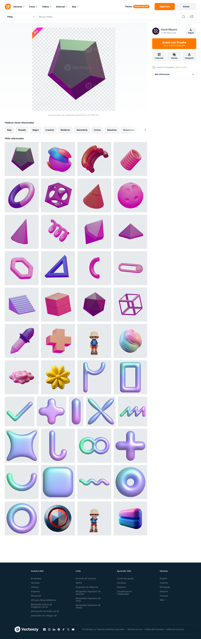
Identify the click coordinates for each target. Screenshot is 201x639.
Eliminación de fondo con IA (45, 611)
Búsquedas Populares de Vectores (88, 592)
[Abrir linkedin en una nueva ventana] (54, 629)
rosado (22, 129)
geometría (81, 129)
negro (35, 129)
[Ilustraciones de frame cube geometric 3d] (130, 305)
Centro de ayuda (125, 578)
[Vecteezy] (8, 7)
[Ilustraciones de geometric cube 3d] (58, 305)
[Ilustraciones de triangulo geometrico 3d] (58, 268)
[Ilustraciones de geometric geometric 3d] (94, 305)
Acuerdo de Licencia (86, 578)
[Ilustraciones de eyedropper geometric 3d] (22, 341)
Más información (162, 74)
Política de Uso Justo (175, 629)
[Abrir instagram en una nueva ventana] (49, 629)
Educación (36, 595)
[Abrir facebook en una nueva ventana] (44, 629)
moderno (65, 129)
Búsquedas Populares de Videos (88, 606)
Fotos (32, 6)
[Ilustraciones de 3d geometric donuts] (22, 195)
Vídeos (45, 6)
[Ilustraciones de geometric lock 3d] (130, 268)
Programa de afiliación (87, 587)
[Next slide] (142, 130)
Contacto (121, 582)
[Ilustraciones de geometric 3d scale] (22, 305)
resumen (112, 129)
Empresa (35, 591)
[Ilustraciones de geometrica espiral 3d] (130, 159)
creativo (49, 129)
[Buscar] (183, 16)
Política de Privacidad (154, 629)
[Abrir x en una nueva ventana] (68, 629)
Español (164, 582)
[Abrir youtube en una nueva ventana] (73, 629)
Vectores (17, 6)
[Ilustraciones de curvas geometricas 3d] (94, 268)
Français (164, 595)
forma (97, 129)
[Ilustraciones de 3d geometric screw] (58, 232)
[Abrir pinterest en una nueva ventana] (59, 629)
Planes (128, 6)
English (163, 578)
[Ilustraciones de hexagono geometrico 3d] (22, 268)
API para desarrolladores (43, 600)
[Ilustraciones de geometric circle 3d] (130, 195)
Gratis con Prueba (174, 44)
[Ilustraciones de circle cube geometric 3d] (58, 195)
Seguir (191, 32)
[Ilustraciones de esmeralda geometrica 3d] (22, 159)
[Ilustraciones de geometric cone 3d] (94, 195)
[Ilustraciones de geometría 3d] (58, 341)
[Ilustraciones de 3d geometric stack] (58, 159)
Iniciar (186, 6)
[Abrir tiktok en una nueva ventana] (63, 629)
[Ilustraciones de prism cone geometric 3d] (22, 232)
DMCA (79, 582)
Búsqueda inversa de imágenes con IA (41, 605)
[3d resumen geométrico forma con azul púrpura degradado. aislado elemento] (94, 377)
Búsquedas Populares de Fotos (88, 599)
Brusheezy (36, 578)
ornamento (129, 129)
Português (165, 587)
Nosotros (121, 587)
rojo (9, 129)
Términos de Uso (134, 629)
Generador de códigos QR (44, 615)
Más (74, 6)
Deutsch (164, 591)
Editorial (60, 6)
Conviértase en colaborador (124, 592)
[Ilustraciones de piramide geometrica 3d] (130, 232)
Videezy (35, 587)
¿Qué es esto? (181, 67)
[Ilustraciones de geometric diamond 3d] (94, 232)
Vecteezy (35, 582)
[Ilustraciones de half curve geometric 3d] (94, 159)
